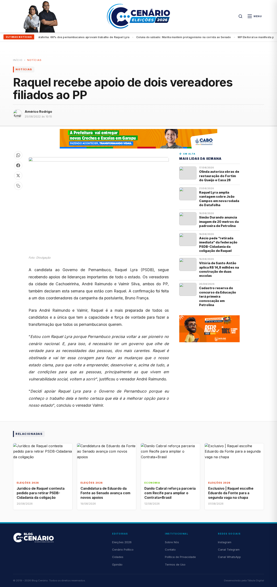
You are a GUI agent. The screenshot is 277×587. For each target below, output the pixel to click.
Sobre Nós (172, 542)
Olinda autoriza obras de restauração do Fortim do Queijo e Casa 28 (219, 176)
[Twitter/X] (18, 175)
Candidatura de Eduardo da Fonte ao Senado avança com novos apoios (105, 493)
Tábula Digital (255, 580)
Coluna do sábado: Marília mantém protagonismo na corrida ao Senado (175, 37)
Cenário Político (123, 549)
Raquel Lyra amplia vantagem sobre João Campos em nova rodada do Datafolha (219, 199)
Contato (170, 549)
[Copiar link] (18, 186)
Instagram (224, 542)
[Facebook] (18, 165)
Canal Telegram (229, 549)
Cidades (117, 557)
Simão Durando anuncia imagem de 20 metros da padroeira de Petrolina (219, 221)
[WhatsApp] (18, 155)
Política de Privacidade (180, 557)
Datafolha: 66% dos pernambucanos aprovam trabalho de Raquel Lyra (74, 37)
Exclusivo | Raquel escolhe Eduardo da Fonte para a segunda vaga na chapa (230, 493)
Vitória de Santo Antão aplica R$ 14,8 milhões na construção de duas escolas (219, 269)
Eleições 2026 (122, 542)
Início (18, 60)
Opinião (117, 564)
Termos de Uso (175, 564)
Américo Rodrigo (38, 111)
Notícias (34, 60)
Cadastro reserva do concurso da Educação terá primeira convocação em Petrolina (217, 296)
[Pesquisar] (240, 16)
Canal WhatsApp (229, 557)
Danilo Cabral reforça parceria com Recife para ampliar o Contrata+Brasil (170, 493)
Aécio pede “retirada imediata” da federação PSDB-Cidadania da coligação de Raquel (218, 244)
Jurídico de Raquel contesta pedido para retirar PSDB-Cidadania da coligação (40, 493)
